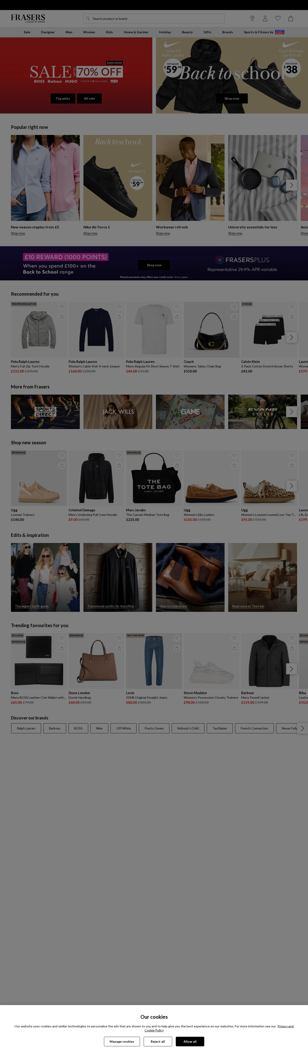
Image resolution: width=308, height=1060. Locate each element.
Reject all (158, 1041)
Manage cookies (122, 1041)
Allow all (190, 1041)
